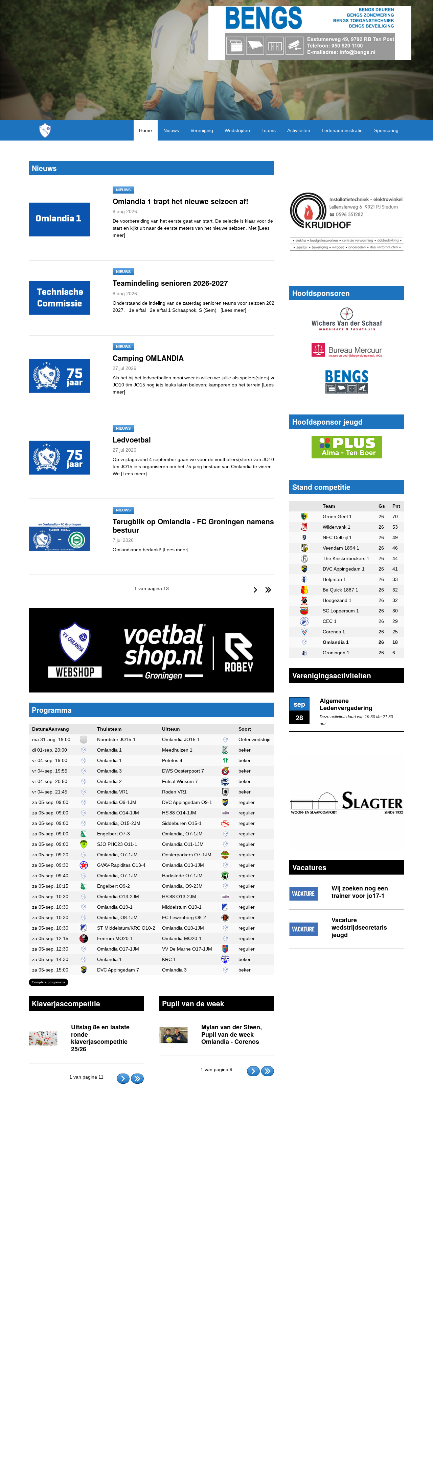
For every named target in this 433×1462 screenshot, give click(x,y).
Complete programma (48, 982)
